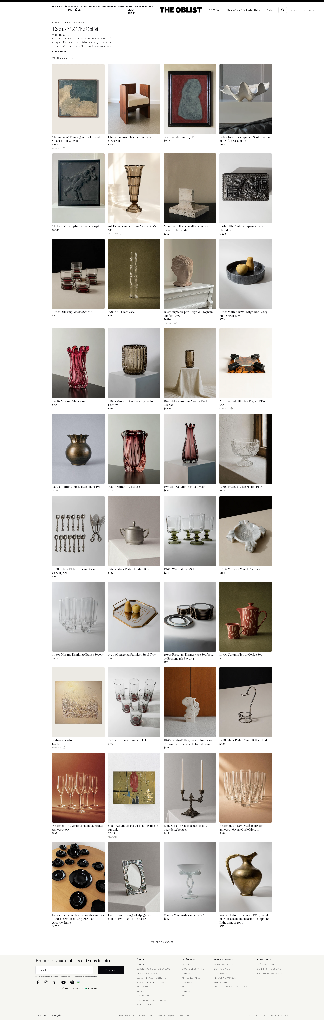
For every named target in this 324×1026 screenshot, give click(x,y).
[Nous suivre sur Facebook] (37, 982)
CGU (151, 1015)
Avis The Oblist (146, 1004)
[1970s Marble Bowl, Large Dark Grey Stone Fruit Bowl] (245, 274)
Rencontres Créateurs (150, 982)
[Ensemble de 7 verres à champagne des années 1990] (78, 788)
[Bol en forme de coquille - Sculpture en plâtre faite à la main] (245, 99)
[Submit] (275, 10)
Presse (141, 991)
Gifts (142, 6)
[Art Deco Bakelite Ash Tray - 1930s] (245, 363)
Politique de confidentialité (87, 976)
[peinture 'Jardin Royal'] (190, 99)
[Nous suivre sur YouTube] (63, 982)
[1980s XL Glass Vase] (134, 274)
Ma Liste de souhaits (269, 973)
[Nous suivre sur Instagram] (46, 982)
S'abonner (110, 970)
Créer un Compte (267, 964)
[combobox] (275, 10)
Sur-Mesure (221, 982)
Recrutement (144, 995)
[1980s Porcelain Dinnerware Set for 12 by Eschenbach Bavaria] (190, 617)
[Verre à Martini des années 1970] (190, 877)
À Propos (206, 9)
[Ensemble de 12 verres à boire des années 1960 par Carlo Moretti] (245, 788)
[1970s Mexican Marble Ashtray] (245, 531)
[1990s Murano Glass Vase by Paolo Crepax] (134, 363)
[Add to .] (98, 70)
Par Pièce (75, 8)
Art (111, 6)
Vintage (117, 6)
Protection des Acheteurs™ (230, 986)
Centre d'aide (222, 968)
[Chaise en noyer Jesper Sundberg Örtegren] (134, 99)
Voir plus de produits (162, 941)
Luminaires (102, 6)
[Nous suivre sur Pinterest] (55, 982)
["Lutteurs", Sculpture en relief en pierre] (78, 188)
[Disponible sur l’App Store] (93, 982)
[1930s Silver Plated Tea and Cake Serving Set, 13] (78, 531)
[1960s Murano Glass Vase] (78, 363)
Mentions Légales (166, 1015)
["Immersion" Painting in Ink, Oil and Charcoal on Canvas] (78, 99)
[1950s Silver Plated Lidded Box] (134, 531)
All (184, 995)
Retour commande (225, 977)
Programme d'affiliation (151, 1000)
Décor (92, 6)
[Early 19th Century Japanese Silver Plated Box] (245, 188)
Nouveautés (59, 6)
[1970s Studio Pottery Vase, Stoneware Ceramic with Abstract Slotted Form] (190, 702)
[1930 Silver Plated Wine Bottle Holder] (245, 702)
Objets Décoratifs (193, 968)
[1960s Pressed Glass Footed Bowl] (245, 449)
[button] (64, 148)
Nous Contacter (224, 964)
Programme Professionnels (235, 9)
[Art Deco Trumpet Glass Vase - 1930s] (134, 188)
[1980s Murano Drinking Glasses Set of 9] (78, 617)
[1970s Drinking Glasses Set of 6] (134, 702)
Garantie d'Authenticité (151, 977)
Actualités (143, 986)
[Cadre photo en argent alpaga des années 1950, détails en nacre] (134, 877)
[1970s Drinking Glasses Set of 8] (78, 274)
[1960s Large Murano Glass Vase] (190, 449)
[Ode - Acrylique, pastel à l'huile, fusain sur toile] (134, 788)
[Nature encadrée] (78, 702)
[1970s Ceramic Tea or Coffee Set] (245, 617)
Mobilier (83, 6)
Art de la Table (125, 10)
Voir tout (70, 8)
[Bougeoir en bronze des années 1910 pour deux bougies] (190, 788)
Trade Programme (147, 973)
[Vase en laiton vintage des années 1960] (78, 449)
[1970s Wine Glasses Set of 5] (190, 531)
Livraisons (220, 973)
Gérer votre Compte (269, 968)
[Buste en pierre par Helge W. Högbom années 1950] (190, 274)
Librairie (134, 6)
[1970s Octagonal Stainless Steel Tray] (134, 617)
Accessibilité (185, 1015)
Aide (261, 9)
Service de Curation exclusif (154, 968)
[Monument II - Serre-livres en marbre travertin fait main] (190, 188)
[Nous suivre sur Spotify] (72, 982)
